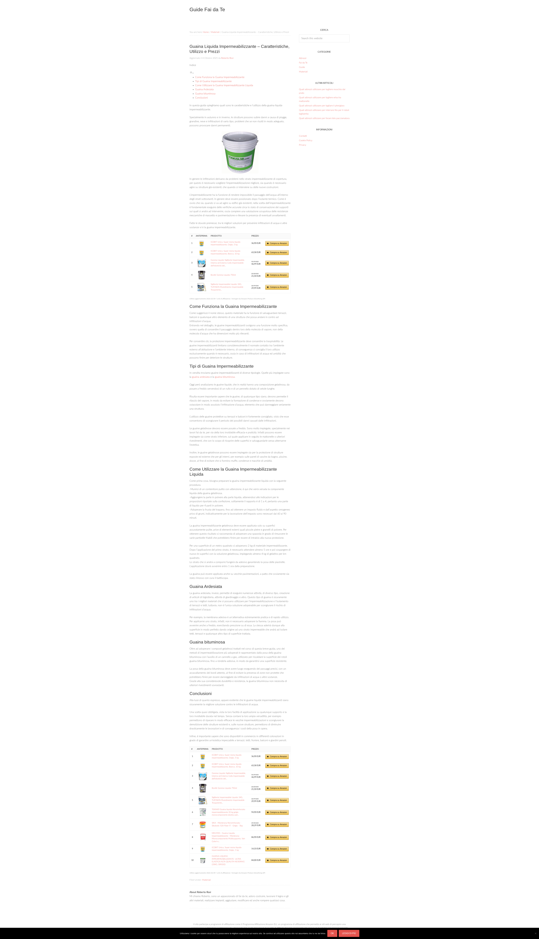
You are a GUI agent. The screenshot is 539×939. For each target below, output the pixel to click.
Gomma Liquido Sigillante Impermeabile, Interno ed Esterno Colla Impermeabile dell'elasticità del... (228, 263)
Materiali (206, 880)
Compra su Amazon (278, 243)
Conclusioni (201, 98)
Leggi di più (349, 933)
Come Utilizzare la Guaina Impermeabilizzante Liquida (224, 85)
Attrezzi (302, 58)
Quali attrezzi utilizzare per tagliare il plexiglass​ (321, 106)
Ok (332, 933)
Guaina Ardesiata (204, 89)
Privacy (302, 145)
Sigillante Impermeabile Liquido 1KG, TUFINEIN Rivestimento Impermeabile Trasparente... (227, 287)
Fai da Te (303, 63)
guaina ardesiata (201, 377)
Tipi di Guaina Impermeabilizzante (213, 81)
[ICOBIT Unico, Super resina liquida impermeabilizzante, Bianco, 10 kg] (201, 252)
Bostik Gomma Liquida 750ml (223, 275)
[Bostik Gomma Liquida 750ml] (201, 275)
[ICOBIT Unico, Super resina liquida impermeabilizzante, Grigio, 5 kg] (201, 243)
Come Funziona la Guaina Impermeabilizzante (219, 77)
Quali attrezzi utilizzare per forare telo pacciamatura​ (324, 118)
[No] (535, 933)
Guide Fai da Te (207, 9)
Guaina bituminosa (205, 93)
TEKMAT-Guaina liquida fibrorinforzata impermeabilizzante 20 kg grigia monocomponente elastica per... (228, 812)
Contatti (303, 136)
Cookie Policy (305, 140)
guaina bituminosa (225, 377)
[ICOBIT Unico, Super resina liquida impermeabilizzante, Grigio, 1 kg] (202, 849)
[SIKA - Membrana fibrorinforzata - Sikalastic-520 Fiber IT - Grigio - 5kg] (202, 824)
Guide (302, 67)
